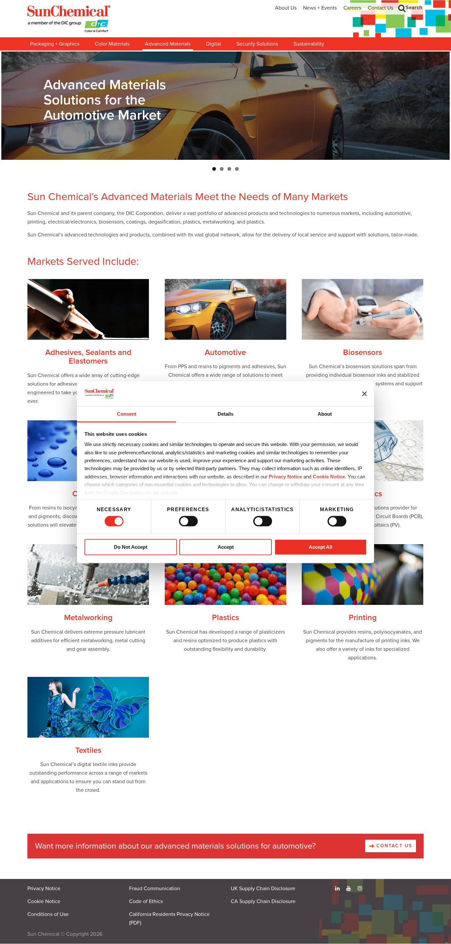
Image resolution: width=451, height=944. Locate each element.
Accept (226, 547)
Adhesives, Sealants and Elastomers (88, 357)
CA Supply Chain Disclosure (263, 901)
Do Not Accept (130, 547)
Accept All (320, 547)
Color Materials (112, 44)
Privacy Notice (285, 476)
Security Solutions (257, 44)
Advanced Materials (168, 44)
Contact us (393, 846)
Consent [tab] (126, 414)
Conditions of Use (48, 914)
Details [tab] (225, 414)
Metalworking (88, 617)
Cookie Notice (43, 901)
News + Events (320, 8)
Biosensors (362, 352)
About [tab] (325, 414)
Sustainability (309, 44)
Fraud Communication (154, 888)
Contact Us (380, 8)
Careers (352, 8)
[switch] (188, 521)
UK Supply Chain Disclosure (263, 888)
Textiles (88, 750)
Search (413, 7)
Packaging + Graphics (54, 44)
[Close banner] (364, 393)
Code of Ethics (146, 901)
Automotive (225, 352)
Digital (213, 44)
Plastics (225, 617)
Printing (363, 617)
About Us (285, 8)
